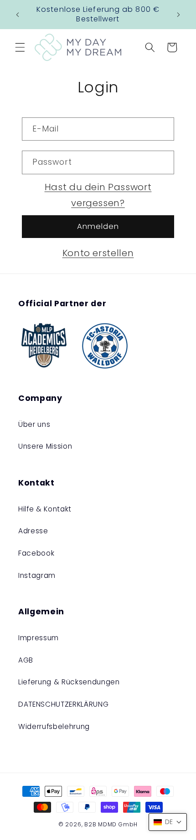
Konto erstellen (98, 253)
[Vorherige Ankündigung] (18, 15)
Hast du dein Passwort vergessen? (98, 195)
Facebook (36, 553)
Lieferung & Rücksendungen (69, 682)
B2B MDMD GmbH (111, 824)
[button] (20, 47)
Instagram (37, 575)
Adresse (33, 531)
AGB (25, 660)
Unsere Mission (45, 446)
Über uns (34, 424)
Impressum (38, 638)
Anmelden (98, 226)
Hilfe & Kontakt (45, 509)
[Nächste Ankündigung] (179, 15)
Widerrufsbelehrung (54, 726)
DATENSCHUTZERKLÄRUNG (63, 704)
